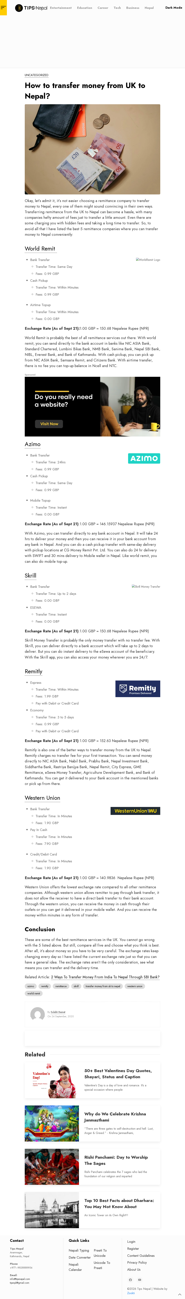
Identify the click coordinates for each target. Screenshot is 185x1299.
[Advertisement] (92, 42)
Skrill (30, 575)
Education (84, 7)
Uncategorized (36, 75)
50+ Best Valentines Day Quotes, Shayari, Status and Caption (118, 1073)
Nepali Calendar (75, 1267)
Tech (117, 7)
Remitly (33, 671)
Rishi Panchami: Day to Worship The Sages (116, 1160)
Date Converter (80, 1257)
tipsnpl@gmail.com (19, 1283)
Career (103, 7)
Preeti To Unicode (100, 1253)
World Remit (41, 248)
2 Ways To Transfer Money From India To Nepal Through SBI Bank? (105, 977)
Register (133, 1248)
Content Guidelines (141, 1255)
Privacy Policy (137, 1262)
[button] (179, 1294)
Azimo (32, 444)
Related (35, 1054)
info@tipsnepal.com (20, 1279)
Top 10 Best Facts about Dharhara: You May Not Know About (119, 1203)
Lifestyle (38, 7)
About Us (134, 1269)
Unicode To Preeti (102, 1265)
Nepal (149, 7)
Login (131, 1241)
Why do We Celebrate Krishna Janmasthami (115, 1117)
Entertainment (61, 7)
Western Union (42, 798)
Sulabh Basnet (58, 1012)
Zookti (131, 1293)
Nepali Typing (79, 1250)
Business (132, 7)
